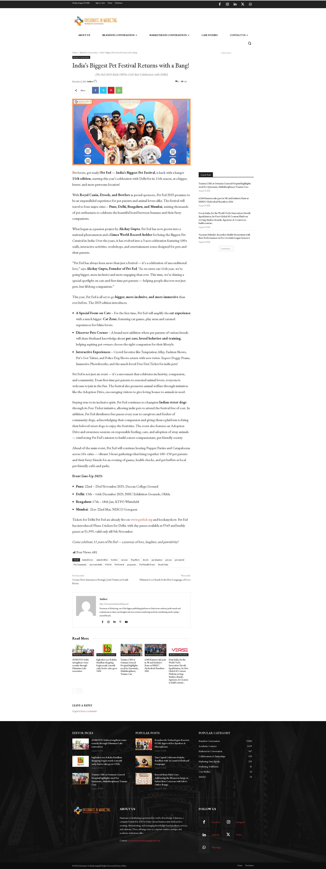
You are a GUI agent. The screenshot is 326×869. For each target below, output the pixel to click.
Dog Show (135, 560)
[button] (250, 43)
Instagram (240, 822)
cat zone (124, 560)
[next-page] (80, 691)
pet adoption (157, 560)
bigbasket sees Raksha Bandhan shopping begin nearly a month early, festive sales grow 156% (106, 665)
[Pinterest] (111, 90)
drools (145, 560)
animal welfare (102, 560)
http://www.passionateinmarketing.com (114, 604)
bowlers (114, 560)
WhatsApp (216, 847)
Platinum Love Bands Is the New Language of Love (165, 579)
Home (74, 52)
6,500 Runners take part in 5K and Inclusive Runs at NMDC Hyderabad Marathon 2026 (155, 665)
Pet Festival (119, 564)
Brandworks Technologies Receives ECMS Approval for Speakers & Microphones (172, 743)
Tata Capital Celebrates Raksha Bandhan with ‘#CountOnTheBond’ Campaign (172, 760)
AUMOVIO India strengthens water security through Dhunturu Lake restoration (80, 665)
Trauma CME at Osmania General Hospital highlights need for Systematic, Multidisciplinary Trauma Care (130, 666)
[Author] (96, 81)
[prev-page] (74, 691)
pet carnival (179, 560)
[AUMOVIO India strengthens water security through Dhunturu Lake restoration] (83, 650)
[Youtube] (126, 621)
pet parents (131, 564)
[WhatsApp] (250, 4)
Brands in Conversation (89, 52)
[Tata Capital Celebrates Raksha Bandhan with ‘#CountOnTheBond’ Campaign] (143, 761)
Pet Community (80, 564)
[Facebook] (219, 4)
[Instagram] (227, 4)
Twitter (239, 834)
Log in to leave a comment (84, 711)
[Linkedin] (235, 4)
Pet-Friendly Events (147, 564)
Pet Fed (108, 564)
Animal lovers (87, 560)
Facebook (216, 822)
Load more (225, 248)
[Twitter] (242, 4)
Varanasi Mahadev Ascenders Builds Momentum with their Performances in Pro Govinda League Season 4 (224, 236)
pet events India (96, 564)
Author (90, 81)
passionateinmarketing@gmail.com (144, 840)
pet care (169, 560)
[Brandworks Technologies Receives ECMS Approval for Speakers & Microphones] (143, 744)
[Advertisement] (180, 20)
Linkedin (216, 834)
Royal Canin (163, 564)
